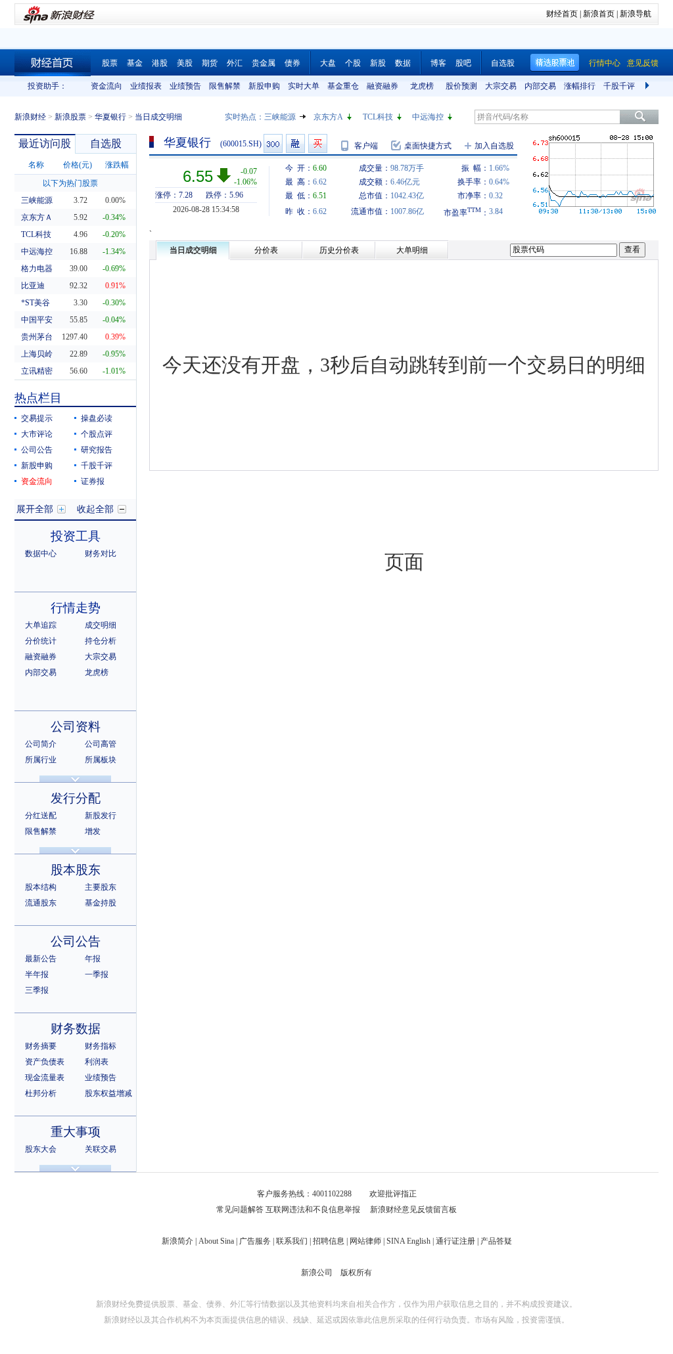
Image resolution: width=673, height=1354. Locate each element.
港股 (160, 63)
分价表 (266, 250)
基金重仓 (343, 86)
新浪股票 (70, 116)
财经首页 (562, 13)
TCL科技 (378, 116)
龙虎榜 (422, 86)
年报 (93, 958)
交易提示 (37, 418)
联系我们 (292, 1241)
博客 (438, 63)
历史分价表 (339, 250)
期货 (210, 63)
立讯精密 (37, 371)
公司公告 (37, 449)
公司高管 (100, 744)
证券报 (92, 481)
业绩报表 (146, 86)
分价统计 (41, 640)
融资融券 (382, 86)
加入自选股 (494, 145)
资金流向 (106, 86)
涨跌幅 (117, 164)
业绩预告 (185, 86)
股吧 (463, 63)
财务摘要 (41, 1046)
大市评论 (37, 434)
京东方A (328, 116)
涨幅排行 (579, 86)
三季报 (37, 990)
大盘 (328, 63)
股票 (110, 63)
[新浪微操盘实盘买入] (317, 143)
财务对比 (100, 553)
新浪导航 (635, 13)
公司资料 (76, 726)
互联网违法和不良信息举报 (313, 1209)
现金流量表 (44, 1077)
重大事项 (76, 1132)
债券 (292, 63)
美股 (185, 63)
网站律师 (365, 1241)
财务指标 (100, 1046)
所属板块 (100, 759)
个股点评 (96, 434)
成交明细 (100, 625)
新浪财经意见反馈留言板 (413, 1209)
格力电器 (37, 268)
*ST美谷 (35, 302)
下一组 (649, 86)
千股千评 (619, 86)
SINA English (408, 1241)
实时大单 (303, 86)
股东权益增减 (108, 1093)
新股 (378, 63)
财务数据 (76, 1029)
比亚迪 (33, 285)
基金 (135, 63)
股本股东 (76, 870)
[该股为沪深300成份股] (273, 143)
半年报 (37, 974)
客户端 (366, 145)
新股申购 (264, 86)
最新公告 (41, 958)
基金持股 (100, 902)
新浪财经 (30, 116)
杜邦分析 (41, 1093)
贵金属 (263, 63)
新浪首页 (599, 13)
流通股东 (41, 902)
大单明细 (412, 250)
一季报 (96, 974)
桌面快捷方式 (428, 145)
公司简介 (41, 744)
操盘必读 (96, 418)
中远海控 (428, 116)
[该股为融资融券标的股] (295, 143)
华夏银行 (110, 116)
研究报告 (96, 449)
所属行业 (41, 759)
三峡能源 (280, 116)
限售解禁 (225, 86)
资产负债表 (44, 1061)
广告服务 (255, 1241)
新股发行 (100, 815)
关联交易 (100, 1149)
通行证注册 (455, 1241)
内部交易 (540, 86)
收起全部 (95, 509)
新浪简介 (177, 1241)
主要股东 (100, 887)
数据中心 (41, 553)
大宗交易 (501, 86)
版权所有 (356, 1272)
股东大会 (41, 1149)
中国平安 (37, 319)
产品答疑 (496, 1241)
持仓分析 (100, 640)
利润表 (96, 1061)
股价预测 (461, 86)
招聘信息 (328, 1241)
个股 (353, 63)
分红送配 (41, 815)
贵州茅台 (37, 336)
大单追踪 (41, 625)
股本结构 (41, 887)
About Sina (216, 1241)
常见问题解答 (240, 1209)
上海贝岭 (37, 354)
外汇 (235, 63)
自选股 (503, 63)
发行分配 (76, 798)
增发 (93, 831)
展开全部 (34, 509)
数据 (403, 63)
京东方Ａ (37, 217)
